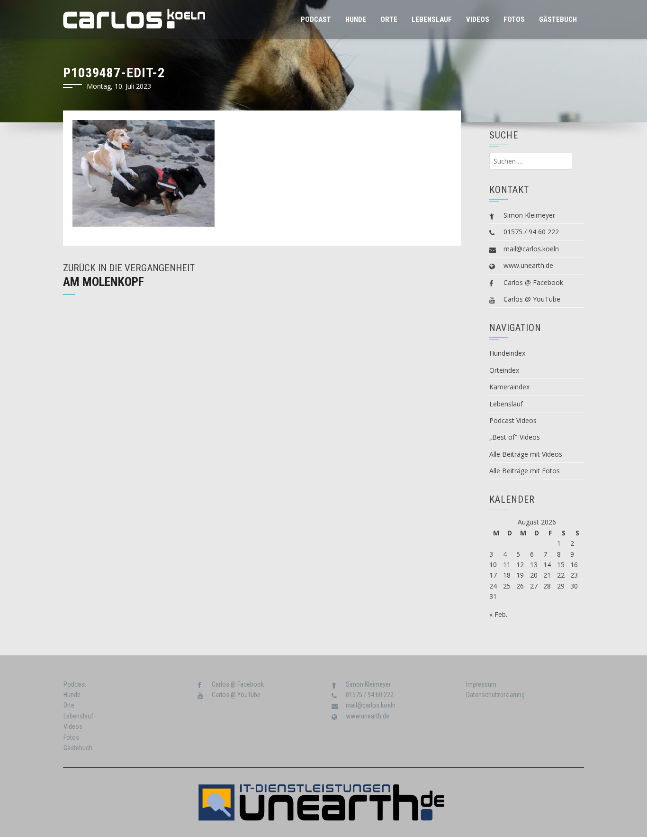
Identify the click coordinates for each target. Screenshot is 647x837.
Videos (477, 19)
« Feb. (498, 614)
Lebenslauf (432, 19)
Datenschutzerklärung (495, 695)
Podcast (316, 19)
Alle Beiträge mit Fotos (524, 470)
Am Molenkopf (103, 282)
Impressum (481, 684)
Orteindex (504, 370)
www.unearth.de (528, 265)
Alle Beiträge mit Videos (525, 454)
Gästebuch (558, 19)
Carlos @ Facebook (533, 282)
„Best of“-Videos (514, 436)
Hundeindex (507, 353)
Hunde (355, 19)
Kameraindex (509, 386)
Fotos (514, 19)
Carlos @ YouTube (531, 299)
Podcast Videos (513, 420)
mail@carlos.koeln (531, 248)
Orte (388, 19)
